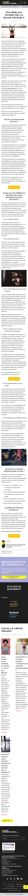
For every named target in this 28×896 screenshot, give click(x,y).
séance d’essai (11, 88)
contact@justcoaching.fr (9, 864)
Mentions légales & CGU (21, 884)
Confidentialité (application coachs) (10, 888)
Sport (14, 21)
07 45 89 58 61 (5, 862)
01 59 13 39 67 (5, 874)
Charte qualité (11, 884)
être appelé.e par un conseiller (13, 577)
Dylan (8, 543)
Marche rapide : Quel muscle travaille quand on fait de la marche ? (5, 763)
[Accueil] (10, 2)
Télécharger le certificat (8, 852)
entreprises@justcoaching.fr (10, 875)
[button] (14, 604)
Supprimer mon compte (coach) (14, 890)
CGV (20, 888)
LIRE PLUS (4, 732)
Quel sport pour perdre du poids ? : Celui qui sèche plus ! (5, 666)
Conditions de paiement (10, 886)
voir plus (6, 820)
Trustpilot (4, 597)
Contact (5, 884)
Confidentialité (20, 886)
